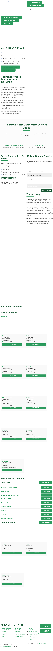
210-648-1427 (6, 579)
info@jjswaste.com (31, 550)
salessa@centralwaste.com (9, 581)
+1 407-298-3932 (30, 548)
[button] (39, 7)
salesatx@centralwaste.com (9, 550)
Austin (4, 544)
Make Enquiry (12, 344)
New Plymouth (30, 398)
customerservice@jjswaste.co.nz (10, 341)
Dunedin (4, 430)
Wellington (29, 430)
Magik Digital (42, 643)
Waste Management (7, 646)
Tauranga (4, 367)
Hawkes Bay (29, 367)
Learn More (12, 552)
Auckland (4, 336)
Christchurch (5, 461)
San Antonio (5, 575)
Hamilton (28, 336)
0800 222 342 (6, 340)
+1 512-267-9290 (6, 548)
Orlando (28, 544)
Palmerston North (7, 398)
